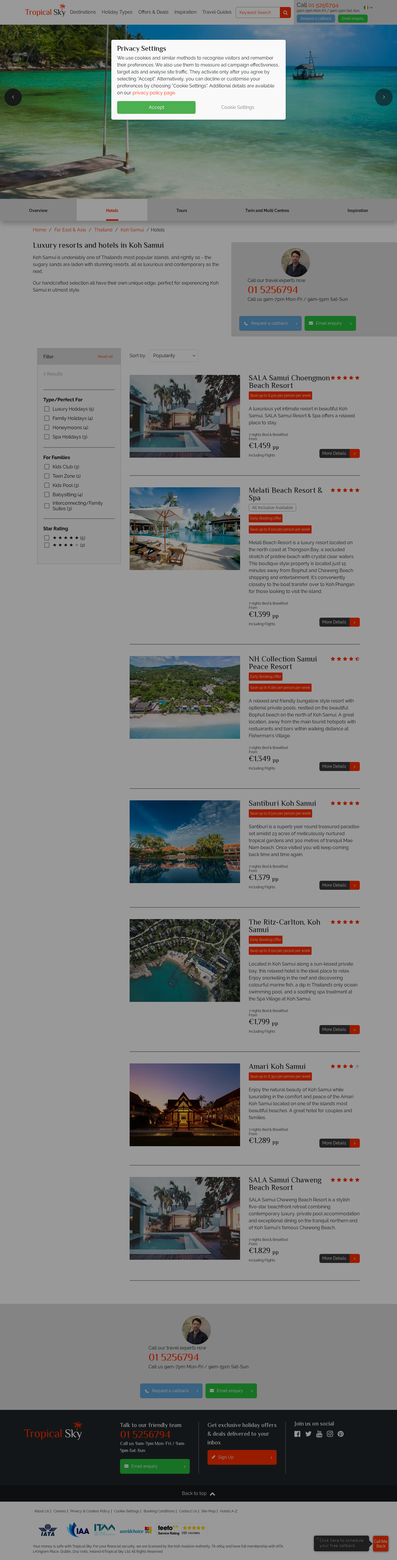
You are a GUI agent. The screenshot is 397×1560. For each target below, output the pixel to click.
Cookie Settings (237, 107)
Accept (156, 107)
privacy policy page (154, 93)
